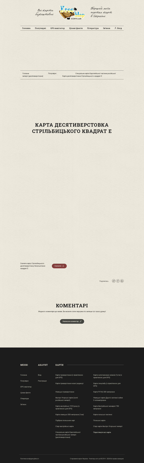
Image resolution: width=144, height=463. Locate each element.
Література (93, 28)
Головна (26, 28)
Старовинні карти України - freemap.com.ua (85, 459)
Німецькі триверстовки (64, 392)
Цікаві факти (76, 28)
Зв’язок (106, 28)
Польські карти (99, 420)
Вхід (119, 28)
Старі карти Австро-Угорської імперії (107, 426)
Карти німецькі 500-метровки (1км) (69, 415)
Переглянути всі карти (102, 432)
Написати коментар (71, 321)
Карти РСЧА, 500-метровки (104, 392)
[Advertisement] (72, 51)
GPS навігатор (57, 28)
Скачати (58, 266)
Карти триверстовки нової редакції (69, 383)
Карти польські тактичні (102, 415)
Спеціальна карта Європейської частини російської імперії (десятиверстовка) (68, 434)
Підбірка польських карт (65, 420)
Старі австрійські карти (64, 426)
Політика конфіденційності (29, 459)
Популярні (40, 28)
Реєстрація (42, 381)
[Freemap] (72, 12)
